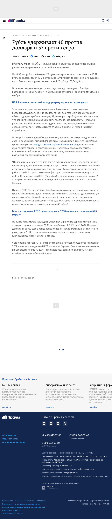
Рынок (15, 278)
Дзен (47, 56)
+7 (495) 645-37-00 (51, 435)
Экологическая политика (12, 514)
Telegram (60, 56)
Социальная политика (11, 510)
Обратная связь (10, 439)
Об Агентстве (9, 435)
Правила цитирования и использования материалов (24, 501)
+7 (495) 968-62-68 (79, 436)
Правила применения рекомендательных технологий (23, 507)
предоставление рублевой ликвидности (55, 144)
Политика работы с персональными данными (21, 504)
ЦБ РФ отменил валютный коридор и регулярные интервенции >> (50, 102)
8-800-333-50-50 (51, 444)
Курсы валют (27, 278)
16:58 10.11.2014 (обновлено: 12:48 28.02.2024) (32, 36)
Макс (36, 56)
